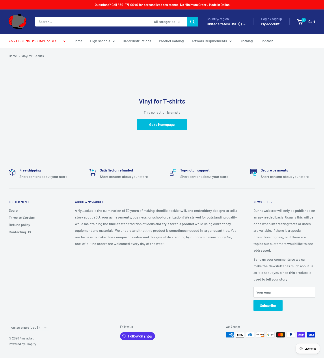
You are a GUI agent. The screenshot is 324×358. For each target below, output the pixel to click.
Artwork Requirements (209, 41)
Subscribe (268, 305)
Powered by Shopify (22, 344)
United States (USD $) (25, 327)
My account (270, 24)
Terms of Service (22, 217)
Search (14, 210)
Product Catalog (171, 41)
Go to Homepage (162, 124)
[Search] (192, 21)
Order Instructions (137, 41)
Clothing (246, 41)
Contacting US (20, 232)
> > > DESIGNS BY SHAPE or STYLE (35, 41)
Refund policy (19, 224)
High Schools (100, 41)
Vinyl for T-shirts (32, 56)
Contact (267, 41)
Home (77, 41)
